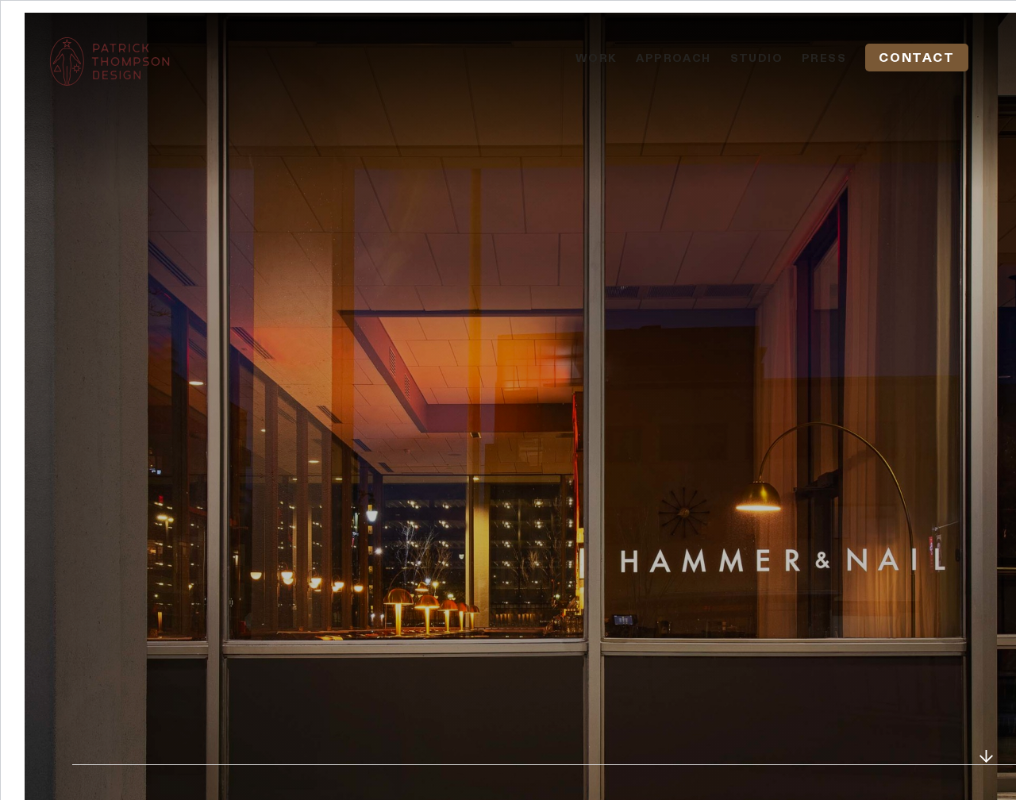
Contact (916, 57)
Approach (673, 58)
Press (824, 58)
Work (596, 58)
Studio (756, 58)
